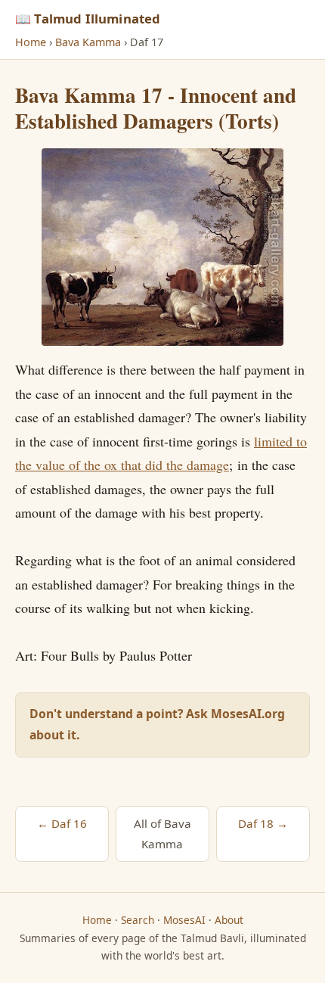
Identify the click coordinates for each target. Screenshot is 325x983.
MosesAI (184, 920)
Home (30, 42)
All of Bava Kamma (162, 833)
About (229, 920)
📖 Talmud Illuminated (87, 18)
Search (137, 920)
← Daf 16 (62, 823)
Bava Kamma (88, 42)
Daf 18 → (263, 823)
